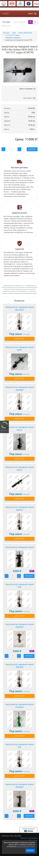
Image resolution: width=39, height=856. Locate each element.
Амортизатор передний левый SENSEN (19, 665)
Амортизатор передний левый (19, 547)
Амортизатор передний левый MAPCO (19, 508)
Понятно (30, 850)
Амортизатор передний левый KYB (19, 585)
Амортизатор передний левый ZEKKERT (19, 625)
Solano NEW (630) (25, 33)
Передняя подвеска (13, 38)
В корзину (32, 149)
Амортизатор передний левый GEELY (19, 428)
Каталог (6, 33)
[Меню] (35, 13)
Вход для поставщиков (28, 838)
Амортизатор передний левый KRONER (19, 388)
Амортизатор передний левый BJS (19, 745)
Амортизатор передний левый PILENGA (19, 705)
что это (26, 334)
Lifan (14, 33)
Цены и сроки (19, 338)
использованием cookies (26, 846)
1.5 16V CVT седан (12, 35)
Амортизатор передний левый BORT (19, 348)
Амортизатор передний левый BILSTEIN (19, 308)
